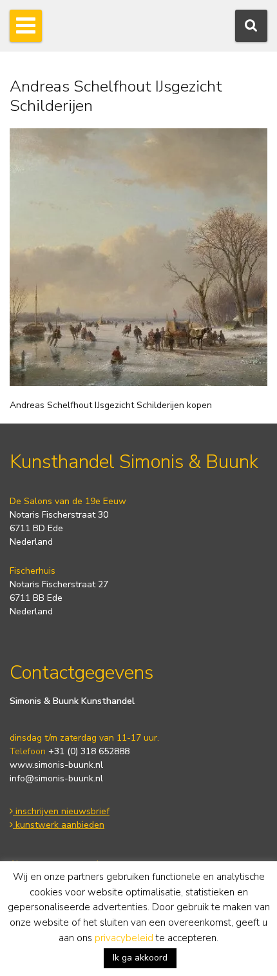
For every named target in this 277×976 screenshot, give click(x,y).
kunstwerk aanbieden (58, 825)
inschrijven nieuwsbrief (61, 811)
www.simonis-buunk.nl (56, 765)
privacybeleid (124, 938)
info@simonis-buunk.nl (56, 778)
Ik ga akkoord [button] (140, 958)
